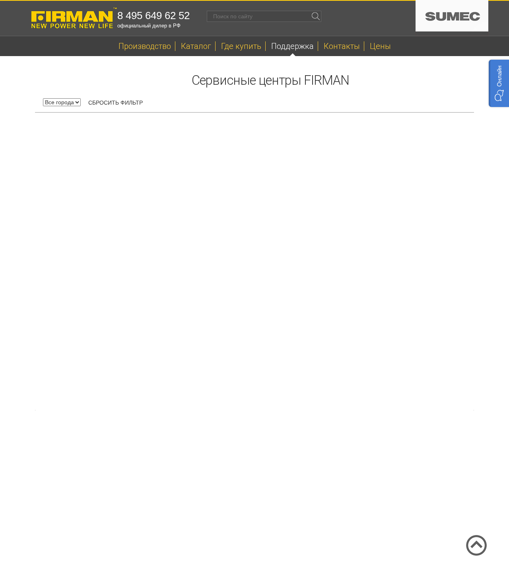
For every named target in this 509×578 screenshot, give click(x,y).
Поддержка (292, 46)
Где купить (241, 46)
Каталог (196, 46)
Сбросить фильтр (115, 102)
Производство (145, 46)
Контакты (342, 46)
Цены (380, 46)
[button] (499, 83)
